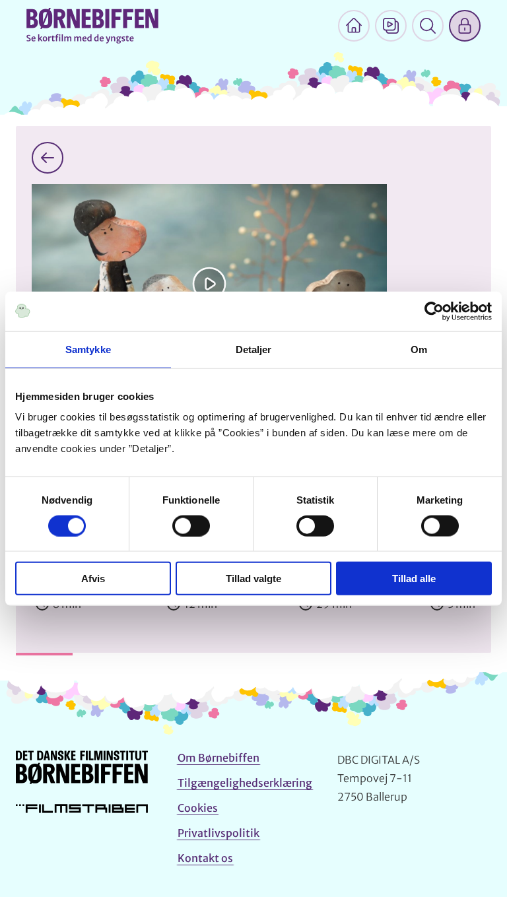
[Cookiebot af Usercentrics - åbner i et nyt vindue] (434, 311)
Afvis (93, 578)
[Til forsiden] (354, 26)
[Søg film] (428, 26)
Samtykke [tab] (88, 348)
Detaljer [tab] (254, 348)
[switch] (191, 525)
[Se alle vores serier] (391, 26)
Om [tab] (419, 348)
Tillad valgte (253, 578)
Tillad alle (414, 578)
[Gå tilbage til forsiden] (47, 158)
